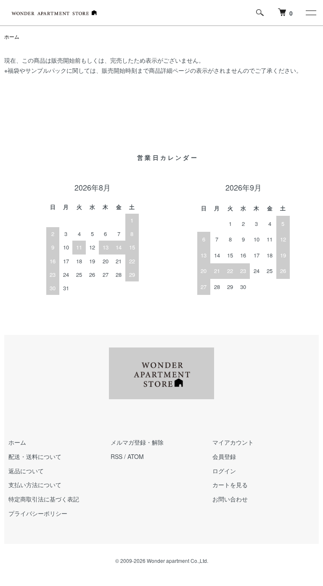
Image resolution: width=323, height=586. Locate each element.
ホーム (11, 36)
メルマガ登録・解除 (137, 442)
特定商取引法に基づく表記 (43, 499)
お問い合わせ (230, 499)
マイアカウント (233, 442)
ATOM (135, 456)
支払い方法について (34, 484)
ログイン (224, 471)
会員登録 (224, 456)
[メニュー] (310, 12)
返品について (26, 471)
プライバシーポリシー (37, 513)
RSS (116, 456)
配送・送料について (34, 456)
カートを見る (230, 484)
